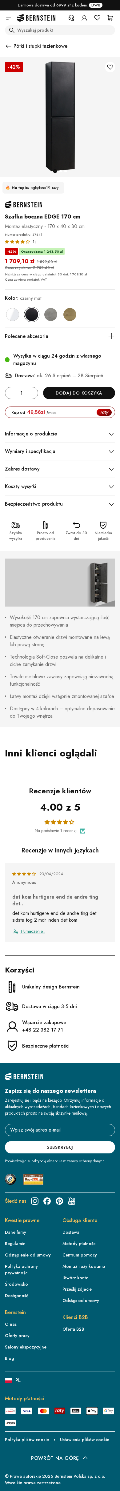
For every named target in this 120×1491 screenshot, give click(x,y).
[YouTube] (71, 1201)
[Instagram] (34, 1201)
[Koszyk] (110, 18)
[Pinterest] (59, 1201)
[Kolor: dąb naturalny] (69, 314)
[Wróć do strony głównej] (36, 18)
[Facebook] (47, 1201)
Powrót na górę (55, 1458)
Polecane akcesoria (26, 336)
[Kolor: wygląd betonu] (50, 314)
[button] (18, 241)
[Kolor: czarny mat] (31, 314)
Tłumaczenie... (32, 931)
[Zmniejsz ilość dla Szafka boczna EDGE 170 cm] (11, 393)
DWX (95, 5)
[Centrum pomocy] (71, 18)
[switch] (106, 1482)
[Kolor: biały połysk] (12, 314)
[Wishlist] (97, 18)
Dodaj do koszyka (79, 393)
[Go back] (8, 46)
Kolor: (23, 298)
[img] (24, 874)
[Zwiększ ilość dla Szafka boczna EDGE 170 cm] (32, 393)
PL (18, 1380)
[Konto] (84, 18)
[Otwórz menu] (8, 18)
